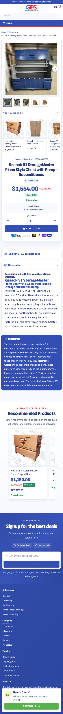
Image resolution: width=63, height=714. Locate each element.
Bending (6, 596)
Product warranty (10, 666)
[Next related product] (57, 113)
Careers (6, 635)
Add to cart (33, 228)
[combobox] (29, 15)
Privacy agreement (11, 675)
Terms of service (48, 572)
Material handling (10, 614)
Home (3, 32)
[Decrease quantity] (8, 221)
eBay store (7, 631)
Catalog (6, 640)
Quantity (31, 216)
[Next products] (59, 465)
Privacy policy (31, 576)
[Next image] (55, 69)
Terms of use (8, 670)
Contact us (7, 626)
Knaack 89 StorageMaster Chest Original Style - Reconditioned (24, 472)
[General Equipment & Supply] (31, 8)
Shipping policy (9, 661)
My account (7, 645)
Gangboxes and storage (13, 609)
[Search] (57, 16)
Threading (7, 600)
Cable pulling (8, 605)
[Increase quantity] (55, 221)
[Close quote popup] (57, 692)
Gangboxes (13, 32)
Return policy (8, 657)
